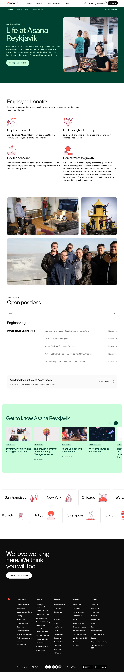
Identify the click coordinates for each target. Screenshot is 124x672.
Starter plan (21, 619)
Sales (56, 623)
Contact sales (101, 3)
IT (54, 616)
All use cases (40, 650)
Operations (58, 612)
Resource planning (42, 635)
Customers (95, 612)
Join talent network (104, 381)
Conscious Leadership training (91, 177)
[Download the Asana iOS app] (87, 667)
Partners (76, 642)
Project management (24, 638)
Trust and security (97, 634)
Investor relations (97, 630)
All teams (57, 653)
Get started (112, 3)
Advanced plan (22, 623)
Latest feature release (24, 612)
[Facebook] (56, 667)
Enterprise (20, 627)
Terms (69, 667)
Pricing (67, 3)
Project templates (79, 630)
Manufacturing (59, 642)
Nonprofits (58, 645)
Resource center (78, 623)
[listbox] (62, 313)
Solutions (39, 3)
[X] (46, 667)
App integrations (23, 630)
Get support (77, 608)
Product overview (23, 604)
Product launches (42, 632)
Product (57, 619)
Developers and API (80, 638)
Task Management (42, 646)
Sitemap (76, 645)
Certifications (77, 616)
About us (94, 604)
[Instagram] (53, 667)
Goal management (42, 618)
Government (58, 634)
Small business (59, 604)
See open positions (17, 63)
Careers (94, 616)
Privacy (93, 638)
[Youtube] (60, 667)
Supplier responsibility (99, 642)
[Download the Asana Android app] (100, 667)
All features (21, 608)
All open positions (110, 9)
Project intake (40, 643)
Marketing (57, 608)
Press (93, 627)
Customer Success (79, 634)
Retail (56, 630)
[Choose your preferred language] (85, 3)
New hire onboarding (43, 622)
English (37, 667)
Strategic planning (42, 639)
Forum (75, 619)
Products (28, 3)
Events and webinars (80, 627)
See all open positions (19, 575)
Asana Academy (78, 612)
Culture (93, 623)
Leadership (95, 608)
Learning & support (54, 3)
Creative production (43, 614)
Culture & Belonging (37, 9)
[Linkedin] (49, 667)
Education (57, 638)
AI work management (24, 634)
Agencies (57, 649)
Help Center (77, 604)
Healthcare (58, 627)
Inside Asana (95, 619)
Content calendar (42, 611)
